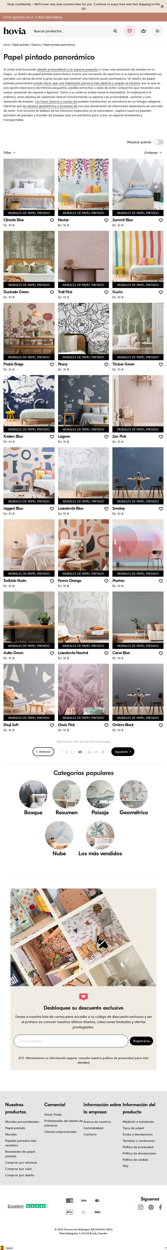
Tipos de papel (133, 1128)
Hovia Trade (53, 1114)
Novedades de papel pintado (20, 1153)
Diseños (36, 44)
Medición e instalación (138, 1122)
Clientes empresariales (60, 1132)
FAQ (125, 1166)
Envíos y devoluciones (138, 1134)
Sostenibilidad (93, 1128)
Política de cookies (135, 1159)
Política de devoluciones (139, 1153)
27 (96, 752)
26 (89, 752)
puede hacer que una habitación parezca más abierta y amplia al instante (86, 83)
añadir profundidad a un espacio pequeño (67, 69)
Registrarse (141, 1041)
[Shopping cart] (143, 31)
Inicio (6, 44)
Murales (11, 1134)
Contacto (90, 1134)
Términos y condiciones (139, 1141)
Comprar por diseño (19, 1175)
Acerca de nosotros (97, 1122)
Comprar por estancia (21, 1162)
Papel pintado (20, 44)
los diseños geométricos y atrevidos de (50, 106)
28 (102, 752)
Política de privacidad (138, 1147)
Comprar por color (18, 1169)
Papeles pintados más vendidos (20, 1143)
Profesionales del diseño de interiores (63, 1123)
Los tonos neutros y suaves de (56, 101)
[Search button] (115, 31)
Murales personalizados (22, 1122)
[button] (130, 31)
